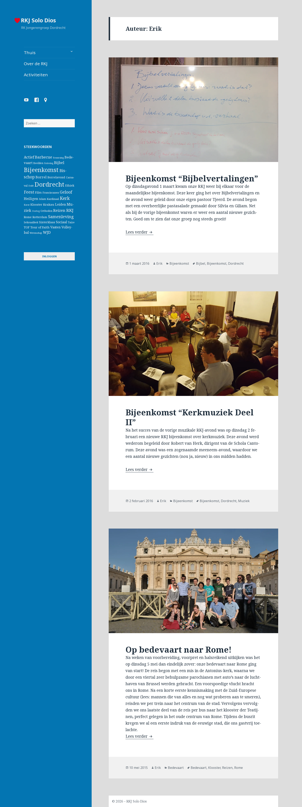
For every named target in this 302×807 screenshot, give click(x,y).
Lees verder (139, 232)
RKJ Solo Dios (38, 20)
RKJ (69, 210)
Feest (29, 192)
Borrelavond (56, 177)
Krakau (48, 204)
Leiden (60, 204)
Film (38, 192)
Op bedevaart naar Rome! (179, 649)
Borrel (41, 177)
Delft (31, 185)
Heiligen (31, 198)
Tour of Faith (40, 227)
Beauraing (58, 157)
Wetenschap (36, 232)
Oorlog (36, 211)
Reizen (59, 210)
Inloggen (49, 256)
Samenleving (61, 216)
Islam (42, 199)
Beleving (48, 163)
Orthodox (46, 211)
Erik (159, 263)
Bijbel (59, 162)
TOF (27, 227)
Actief (29, 157)
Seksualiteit (31, 222)
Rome (28, 217)
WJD (47, 232)
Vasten (55, 227)
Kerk (65, 198)
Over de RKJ (35, 63)
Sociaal (61, 222)
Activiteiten (36, 75)
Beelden (38, 163)
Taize (71, 222)
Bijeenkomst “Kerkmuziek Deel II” (190, 417)
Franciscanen (51, 192)
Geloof (66, 192)
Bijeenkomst (41, 170)
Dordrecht (49, 184)
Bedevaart (176, 767)
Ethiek (69, 185)
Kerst (27, 204)
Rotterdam (39, 217)
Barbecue (43, 157)
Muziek (244, 501)
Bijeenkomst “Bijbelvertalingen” (192, 178)
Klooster (36, 204)
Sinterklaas (47, 222)
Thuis (30, 52)
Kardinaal (53, 199)
